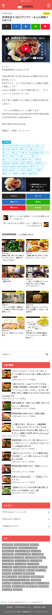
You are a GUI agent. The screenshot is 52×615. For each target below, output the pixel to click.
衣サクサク (8, 173)
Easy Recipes (22, 545)
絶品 (24, 170)
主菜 (43, 567)
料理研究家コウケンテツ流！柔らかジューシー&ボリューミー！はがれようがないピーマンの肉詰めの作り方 (31, 443)
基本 (24, 163)
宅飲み (32, 163)
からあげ (25, 149)
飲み (25, 173)
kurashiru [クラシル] (28, 548)
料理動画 (7, 142)
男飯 (6, 170)
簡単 (6, 586)
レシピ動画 (20, 567)
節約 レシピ (42, 583)
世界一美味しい (29, 159)
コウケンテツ (22, 561)
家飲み (7, 166)
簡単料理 (31, 586)
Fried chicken (21, 146)
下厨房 (32, 567)
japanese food (10, 548)
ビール (36, 156)
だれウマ (17, 153)
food (34, 545)
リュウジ (33, 564)
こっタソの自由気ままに (13, 557)
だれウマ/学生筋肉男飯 (31, 153)
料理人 (17, 573)
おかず (35, 551)
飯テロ (18, 173)
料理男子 (24, 577)
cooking (8, 545)
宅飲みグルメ (42, 163)
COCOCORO (9, 146)
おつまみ (8, 554)
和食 (30, 570)
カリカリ (46, 153)
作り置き (19, 570)
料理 (14, 166)
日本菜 (35, 580)
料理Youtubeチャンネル (14, 512)
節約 (16, 583)
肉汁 (40, 170)
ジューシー (26, 156)
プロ (18, 159)
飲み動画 (34, 173)
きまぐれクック (37, 149)
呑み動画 (7, 163)
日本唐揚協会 (24, 166)
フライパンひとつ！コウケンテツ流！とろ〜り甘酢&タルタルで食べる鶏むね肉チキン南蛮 (31, 374)
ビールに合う (9, 159)
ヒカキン (36, 561)
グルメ (7, 156)
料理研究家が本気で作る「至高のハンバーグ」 (30, 467)
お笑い (16, 149)
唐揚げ (16, 163)
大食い (40, 570)
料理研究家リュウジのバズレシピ (16, 580)
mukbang (8, 551)
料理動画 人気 (9, 577)
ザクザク (16, 156)
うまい (32, 146)
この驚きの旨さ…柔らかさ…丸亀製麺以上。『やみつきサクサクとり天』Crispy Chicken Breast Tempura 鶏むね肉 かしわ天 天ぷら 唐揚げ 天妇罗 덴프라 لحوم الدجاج (30, 428)
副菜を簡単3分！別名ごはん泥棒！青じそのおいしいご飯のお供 (30, 404)
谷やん (43, 586)
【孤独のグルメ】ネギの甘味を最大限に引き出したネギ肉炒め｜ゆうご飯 (30, 488)
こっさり (37, 554)
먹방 (18, 589)
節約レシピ (28, 583)
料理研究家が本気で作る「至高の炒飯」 (29, 413)
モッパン (20, 564)
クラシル (8, 561)
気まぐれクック (37, 166)
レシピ (7, 567)
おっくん (41, 146)
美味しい (32, 170)
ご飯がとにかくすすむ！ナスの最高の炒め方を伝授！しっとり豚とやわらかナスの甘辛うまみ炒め (30, 456)
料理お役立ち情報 (12, 519)
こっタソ (7, 153)
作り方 (7, 570)
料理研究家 (37, 577)
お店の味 (7, 149)
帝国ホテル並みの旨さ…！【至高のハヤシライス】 (30, 478)
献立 (6, 583)
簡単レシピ (15, 170)
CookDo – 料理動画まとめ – (25, 611)
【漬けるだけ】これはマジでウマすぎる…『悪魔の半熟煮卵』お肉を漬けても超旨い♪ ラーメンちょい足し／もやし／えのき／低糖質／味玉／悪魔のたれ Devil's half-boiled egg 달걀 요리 (26, 390)
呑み (39, 159)
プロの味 (8, 564)
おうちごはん (22, 551)
